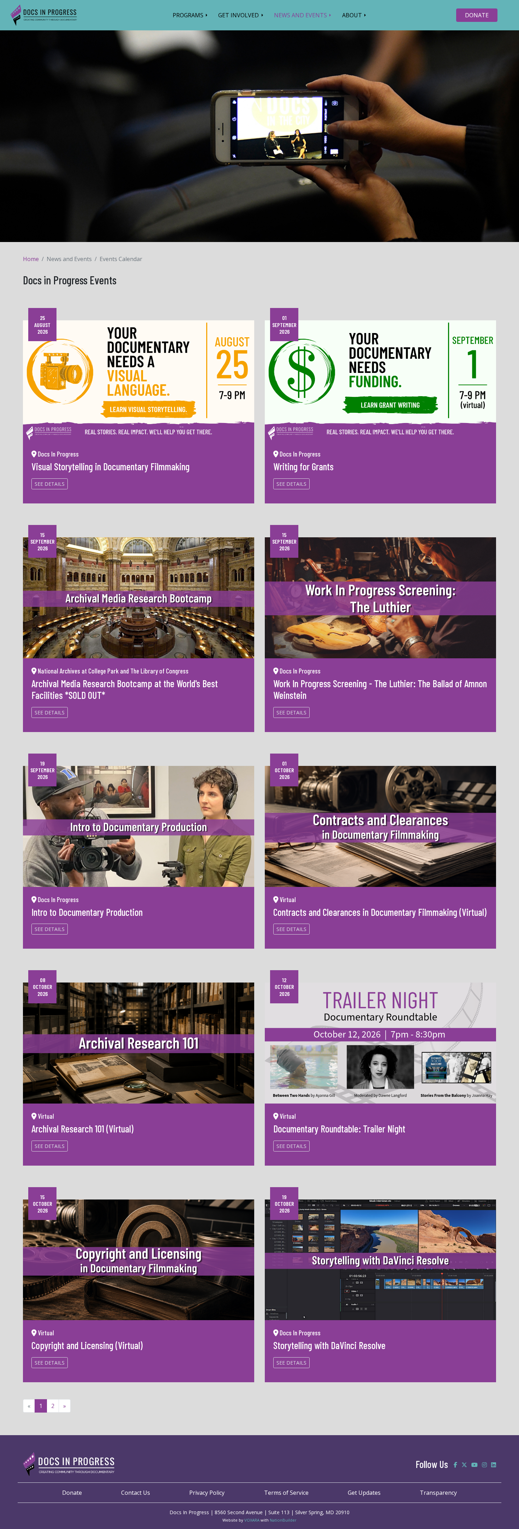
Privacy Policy (207, 1493)
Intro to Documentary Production (87, 912)
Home (31, 259)
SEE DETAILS (50, 484)
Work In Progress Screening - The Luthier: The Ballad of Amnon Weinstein (380, 689)
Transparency (438, 1493)
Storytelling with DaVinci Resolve (329, 1345)
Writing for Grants (303, 466)
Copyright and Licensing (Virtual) (87, 1345)
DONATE (477, 15)
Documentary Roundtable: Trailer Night (339, 1129)
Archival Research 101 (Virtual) (82, 1129)
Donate (72, 1493)
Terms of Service (286, 1493)
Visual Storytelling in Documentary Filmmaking (110, 466)
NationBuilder (283, 1520)
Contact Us (135, 1493)
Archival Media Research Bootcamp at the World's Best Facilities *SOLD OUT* (124, 689)
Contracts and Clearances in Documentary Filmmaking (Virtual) (380, 912)
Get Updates (364, 1493)
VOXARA (252, 1520)
